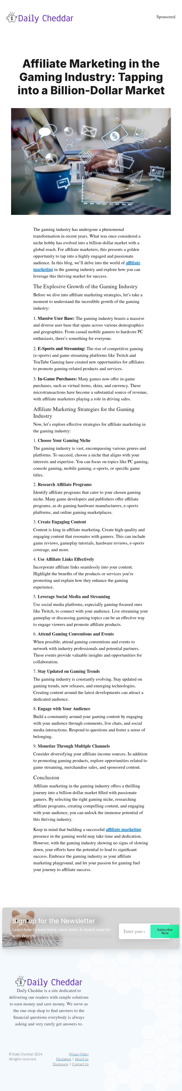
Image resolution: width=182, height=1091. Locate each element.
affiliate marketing (123, 829)
